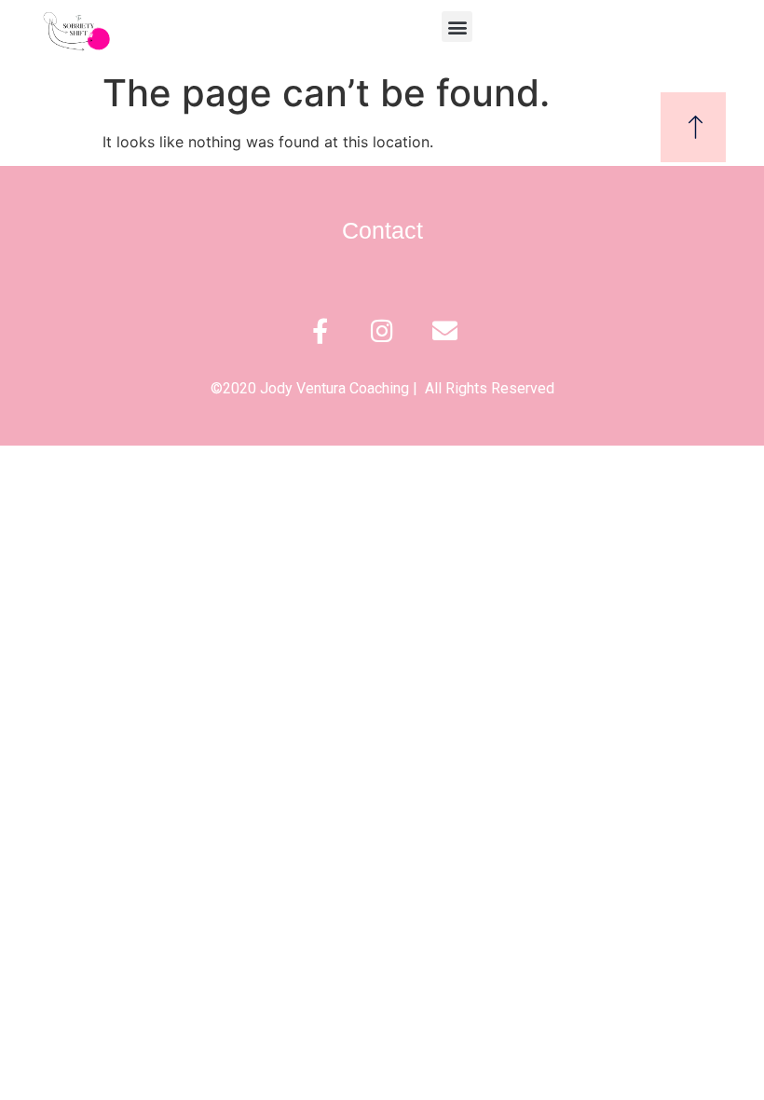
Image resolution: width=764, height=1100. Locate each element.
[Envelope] (444, 330)
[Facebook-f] (320, 330)
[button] (457, 26)
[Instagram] (382, 330)
